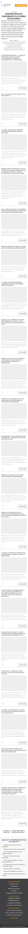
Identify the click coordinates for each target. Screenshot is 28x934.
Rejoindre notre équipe (14, 888)
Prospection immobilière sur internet (13, 871)
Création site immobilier (14, 46)
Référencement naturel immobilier (14, 49)
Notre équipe (14, 886)
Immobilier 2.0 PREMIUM (14, 898)
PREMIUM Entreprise (14, 900)
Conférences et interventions (14, 905)
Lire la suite (22, 88)
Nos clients (14, 890)
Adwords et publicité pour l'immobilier (14, 42)
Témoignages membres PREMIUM (14, 893)
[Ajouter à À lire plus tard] (26, 88)
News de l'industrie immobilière (12, 868)
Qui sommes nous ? (14, 884)
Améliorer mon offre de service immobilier (14, 849)
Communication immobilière (14, 903)
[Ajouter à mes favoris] (2, 88)
